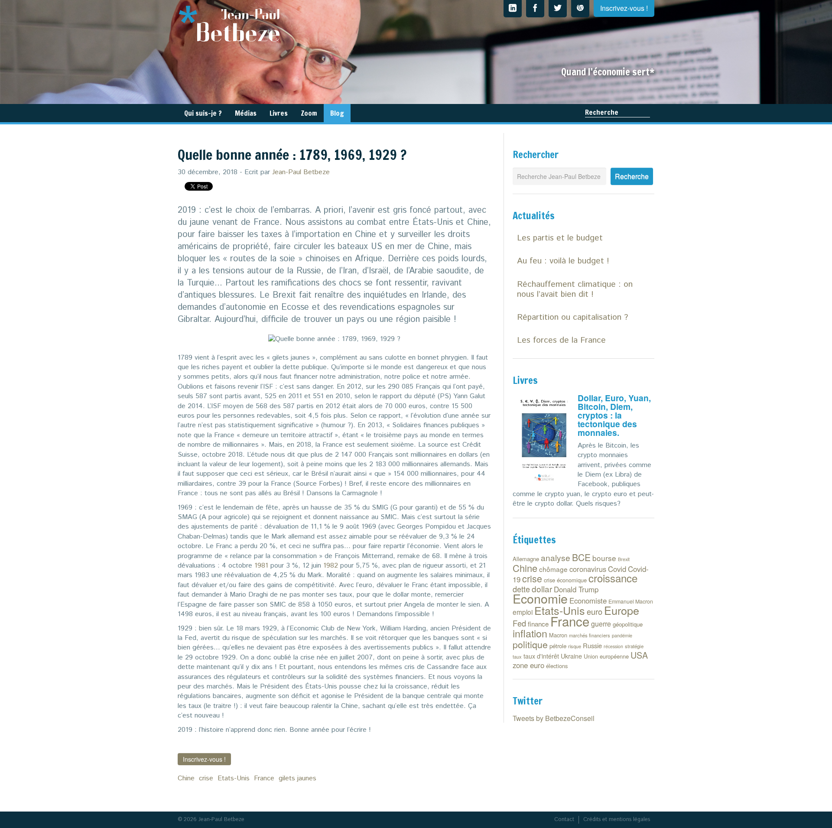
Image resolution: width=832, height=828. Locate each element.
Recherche (601, 112)
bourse (604, 557)
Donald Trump (576, 589)
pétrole (557, 646)
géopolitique (628, 624)
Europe (621, 610)
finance (538, 623)
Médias (246, 113)
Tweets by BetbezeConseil (554, 718)
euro (594, 611)
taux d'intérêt (541, 656)
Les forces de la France (561, 340)
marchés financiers (589, 635)
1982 (330, 566)
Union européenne (606, 656)
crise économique (565, 580)
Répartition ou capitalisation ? (572, 317)
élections (557, 666)
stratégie (634, 646)
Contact (564, 819)
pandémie (622, 635)
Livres (279, 113)
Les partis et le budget (560, 238)
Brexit (624, 559)
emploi (523, 612)
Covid (617, 569)
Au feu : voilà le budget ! (563, 261)
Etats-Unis (234, 778)
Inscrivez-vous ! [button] (204, 759)
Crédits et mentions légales (616, 819)
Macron (558, 635)
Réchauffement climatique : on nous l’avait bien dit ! (575, 289)
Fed (519, 623)
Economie (540, 598)
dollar (542, 588)
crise (206, 778)
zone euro (528, 665)
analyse (555, 557)
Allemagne (526, 559)
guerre (601, 624)
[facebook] (535, 8)
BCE (581, 557)
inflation (530, 633)
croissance (612, 577)
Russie (592, 645)
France (264, 778)
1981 (261, 566)
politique (530, 644)
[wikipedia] (580, 8)
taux (517, 656)
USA (639, 655)
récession (613, 646)
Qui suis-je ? (203, 113)
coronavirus (587, 569)
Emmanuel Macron (630, 601)
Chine (186, 778)
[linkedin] (513, 8)
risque (574, 646)
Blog (337, 113)
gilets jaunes (297, 778)
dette (521, 588)
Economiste (588, 600)
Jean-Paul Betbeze (301, 172)
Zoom (309, 113)
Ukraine (571, 655)
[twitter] (558, 8)
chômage (553, 569)
